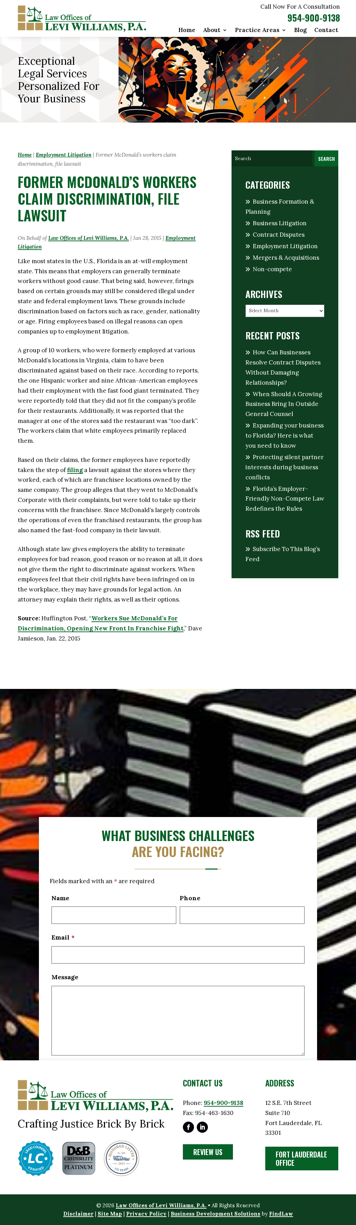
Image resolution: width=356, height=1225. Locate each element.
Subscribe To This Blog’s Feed (282, 554)
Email (63, 937)
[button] (349, 1174)
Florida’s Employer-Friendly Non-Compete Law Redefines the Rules (284, 499)
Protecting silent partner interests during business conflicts (284, 467)
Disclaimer (78, 1213)
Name (60, 898)
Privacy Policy (146, 1213)
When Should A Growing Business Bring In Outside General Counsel (283, 404)
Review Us (207, 1152)
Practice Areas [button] (257, 31)
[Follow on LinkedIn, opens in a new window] (202, 1127)
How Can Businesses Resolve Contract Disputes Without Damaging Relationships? (283, 367)
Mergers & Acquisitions (286, 257)
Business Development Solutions (215, 1213)
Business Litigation (280, 223)
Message (64, 977)
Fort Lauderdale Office (301, 1158)
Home (186, 31)
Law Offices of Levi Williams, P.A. (88, 238)
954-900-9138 (314, 17)
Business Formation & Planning (279, 206)
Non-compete (272, 269)
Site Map (110, 1213)
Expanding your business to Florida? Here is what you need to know (284, 435)
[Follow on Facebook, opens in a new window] (188, 1127)
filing (75, 470)
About (211, 31)
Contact (326, 31)
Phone (190, 898)
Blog (300, 31)
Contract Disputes (279, 234)
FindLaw (281, 1213)
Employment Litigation (285, 246)
